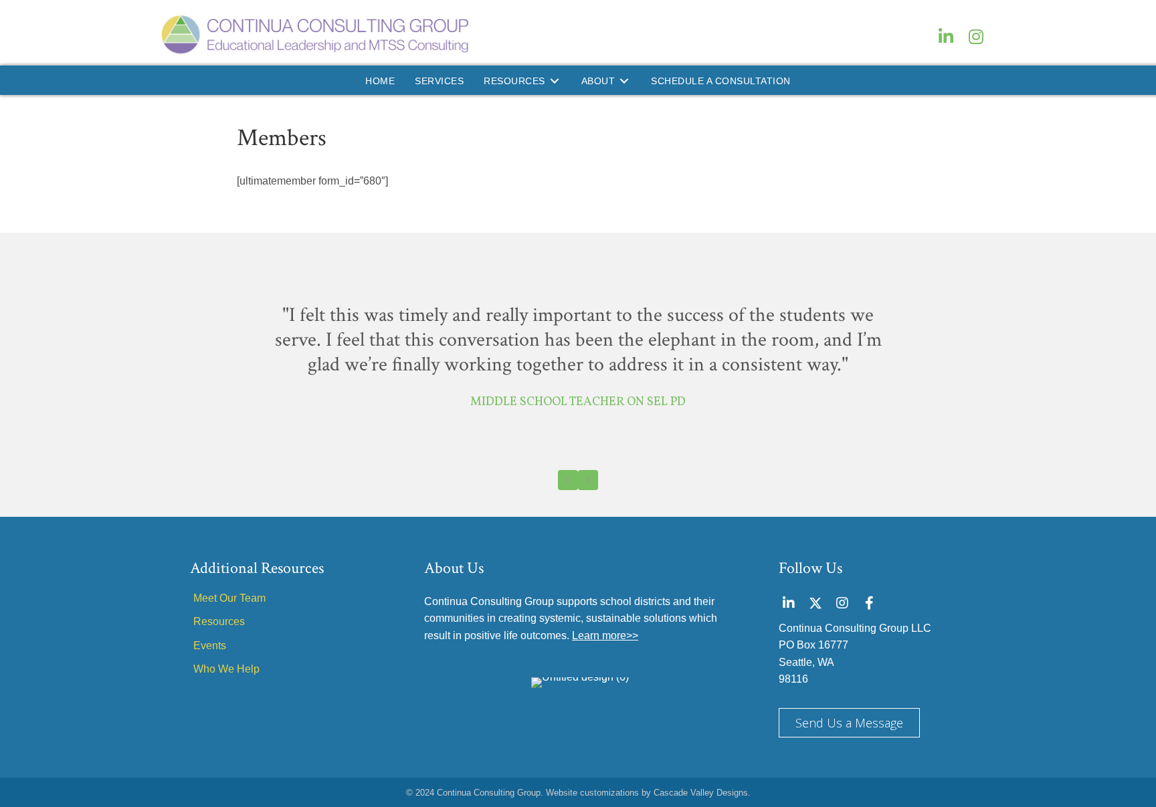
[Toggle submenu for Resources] (555, 81)
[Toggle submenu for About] (624, 81)
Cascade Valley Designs (701, 793)
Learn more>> (605, 635)
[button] (945, 36)
